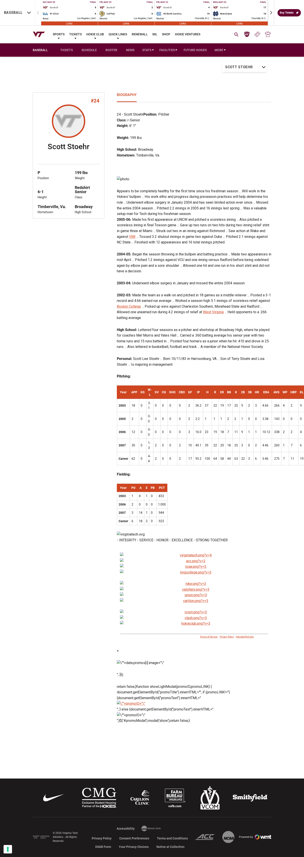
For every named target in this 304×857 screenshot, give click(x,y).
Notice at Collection (170, 847)
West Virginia (213, 312)
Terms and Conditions (172, 838)
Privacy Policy (227, 636)
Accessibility (126, 828)
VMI (132, 237)
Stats (146, 50)
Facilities (167, 50)
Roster (111, 50)
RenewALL (140, 34)
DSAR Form (103, 847)
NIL (154, 34)
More (219, 50)
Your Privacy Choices (134, 847)
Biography (127, 95)
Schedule (89, 50)
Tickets (75, 34)
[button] (271, 12)
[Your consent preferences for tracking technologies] (8, 849)
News (130, 50)
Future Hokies (195, 50)
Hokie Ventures (187, 34)
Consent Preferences (134, 838)
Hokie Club (95, 34)
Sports (59, 34)
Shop (166, 34)
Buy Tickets (287, 12)
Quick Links (118, 34)
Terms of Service (209, 636)
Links (69, 23)
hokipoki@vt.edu (245, 636)
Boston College (129, 306)
